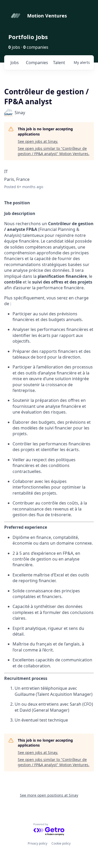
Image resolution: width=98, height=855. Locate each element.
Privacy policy (37, 843)
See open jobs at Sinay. (38, 141)
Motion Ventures (47, 16)
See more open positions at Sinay (49, 795)
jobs (14, 62)
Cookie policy (61, 843)
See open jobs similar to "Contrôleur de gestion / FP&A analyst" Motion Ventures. (53, 151)
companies (37, 62)
